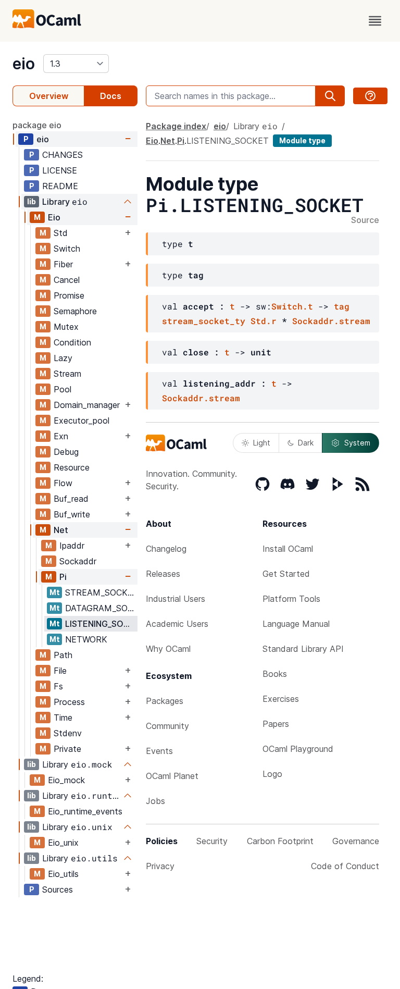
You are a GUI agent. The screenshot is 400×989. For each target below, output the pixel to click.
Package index (176, 126)
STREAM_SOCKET (101, 592)
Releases (163, 573)
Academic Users (177, 624)
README (60, 186)
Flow (63, 483)
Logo (272, 774)
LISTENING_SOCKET (101, 624)
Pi (63, 577)
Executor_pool (81, 420)
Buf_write (72, 514)
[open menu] (375, 21)
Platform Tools (291, 599)
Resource (72, 467)
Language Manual (296, 624)
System (357, 442)
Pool (62, 389)
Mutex (66, 327)
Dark (306, 442)
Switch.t (292, 306)
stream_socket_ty (203, 320)
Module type (302, 140)
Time (63, 717)
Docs (110, 96)
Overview (48, 96)
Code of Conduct (345, 866)
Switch (67, 248)
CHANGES (62, 155)
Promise (69, 295)
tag (341, 306)
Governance (355, 841)
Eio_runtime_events (85, 811)
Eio (54, 217)
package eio (36, 125)
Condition (72, 342)
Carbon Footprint (280, 841)
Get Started (286, 573)
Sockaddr (77, 561)
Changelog (166, 548)
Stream (67, 373)
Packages (164, 701)
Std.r (264, 320)
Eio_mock (66, 780)
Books (274, 674)
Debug (66, 452)
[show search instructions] (370, 96)
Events (159, 751)
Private (67, 749)
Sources (57, 889)
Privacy (160, 866)
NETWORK (86, 639)
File (60, 670)
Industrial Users (175, 599)
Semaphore (75, 311)
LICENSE (59, 170)
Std (61, 233)
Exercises (280, 699)
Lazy (63, 358)
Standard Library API (303, 649)
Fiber (63, 264)
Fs (58, 686)
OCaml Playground (297, 749)
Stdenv (68, 733)
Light (261, 442)
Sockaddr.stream (331, 320)
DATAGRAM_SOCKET (101, 608)
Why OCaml (168, 649)
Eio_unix (63, 842)
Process (69, 702)
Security (212, 841)
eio (23, 63)
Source (365, 220)
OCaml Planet (172, 776)
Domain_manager (87, 405)
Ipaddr (71, 545)
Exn (61, 436)
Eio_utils (63, 874)
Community (167, 726)
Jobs (155, 801)
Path (63, 655)
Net (61, 530)
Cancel (67, 280)
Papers (275, 724)
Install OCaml (287, 548)
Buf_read (71, 498)
